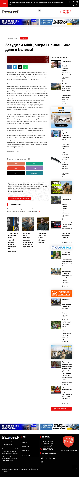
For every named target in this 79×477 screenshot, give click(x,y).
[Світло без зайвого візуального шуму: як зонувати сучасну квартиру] (56, 160)
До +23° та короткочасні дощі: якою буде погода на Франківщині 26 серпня (66, 90)
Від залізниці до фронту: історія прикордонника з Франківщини (67, 257)
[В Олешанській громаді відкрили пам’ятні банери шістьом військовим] (56, 200)
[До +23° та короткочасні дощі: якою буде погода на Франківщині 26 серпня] (56, 86)
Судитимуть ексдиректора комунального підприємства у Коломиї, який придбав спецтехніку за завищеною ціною (67, 370)
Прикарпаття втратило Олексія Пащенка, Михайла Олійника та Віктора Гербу (67, 68)
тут (39, 211)
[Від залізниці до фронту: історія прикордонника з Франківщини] (56, 255)
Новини (25, 447)
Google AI (16, 168)
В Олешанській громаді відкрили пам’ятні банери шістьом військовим (66, 205)
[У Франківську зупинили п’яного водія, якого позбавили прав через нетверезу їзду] (56, 133)
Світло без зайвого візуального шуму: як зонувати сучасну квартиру (66, 164)
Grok (16, 173)
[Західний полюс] (61, 12)
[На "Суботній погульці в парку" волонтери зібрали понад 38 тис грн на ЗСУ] (56, 325)
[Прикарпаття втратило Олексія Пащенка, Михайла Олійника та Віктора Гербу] (56, 64)
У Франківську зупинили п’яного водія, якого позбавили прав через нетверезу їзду (66, 139)
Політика (24, 38)
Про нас (25, 451)
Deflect (74, 450)
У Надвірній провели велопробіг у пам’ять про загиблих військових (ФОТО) (66, 306)
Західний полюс (67, 12)
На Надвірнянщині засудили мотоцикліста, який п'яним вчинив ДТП (67, 392)
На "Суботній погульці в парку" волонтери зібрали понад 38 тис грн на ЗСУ (66, 328)
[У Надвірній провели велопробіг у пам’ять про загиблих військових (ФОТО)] (56, 302)
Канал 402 (26, 455)
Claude (16, 163)
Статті (24, 442)
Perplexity (34, 173)
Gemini (34, 168)
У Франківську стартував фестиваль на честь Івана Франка (67, 274)
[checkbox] (74, 466)
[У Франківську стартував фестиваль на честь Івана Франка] (56, 271)
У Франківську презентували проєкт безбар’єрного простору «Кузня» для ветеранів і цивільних (67, 229)
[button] (39, 10)
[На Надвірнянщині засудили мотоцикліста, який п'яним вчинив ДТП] (56, 390)
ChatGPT (34, 163)
